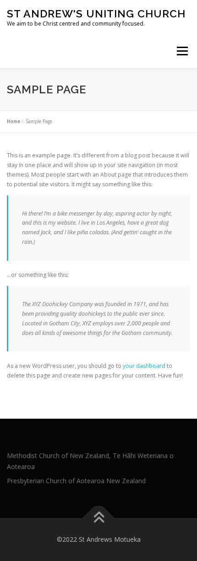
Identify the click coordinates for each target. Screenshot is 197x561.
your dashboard (144, 366)
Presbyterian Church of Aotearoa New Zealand (76, 480)
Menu (181, 51)
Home (13, 121)
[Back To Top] (98, 518)
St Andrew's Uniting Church (96, 13)
